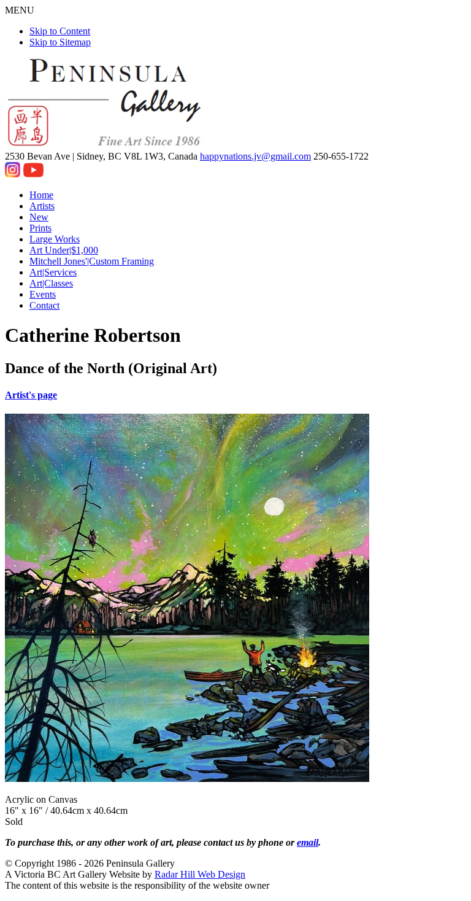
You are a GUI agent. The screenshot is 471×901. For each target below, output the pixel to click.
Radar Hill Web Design (200, 874)
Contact (44, 305)
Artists (42, 206)
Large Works (54, 239)
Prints (40, 228)
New (38, 217)
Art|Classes (51, 283)
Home (41, 195)
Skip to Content (59, 31)
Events (42, 294)
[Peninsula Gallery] (105, 145)
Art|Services (53, 272)
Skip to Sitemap (60, 42)
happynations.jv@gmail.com (255, 156)
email (307, 842)
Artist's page (31, 395)
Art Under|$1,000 (63, 250)
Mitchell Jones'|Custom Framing (91, 261)
